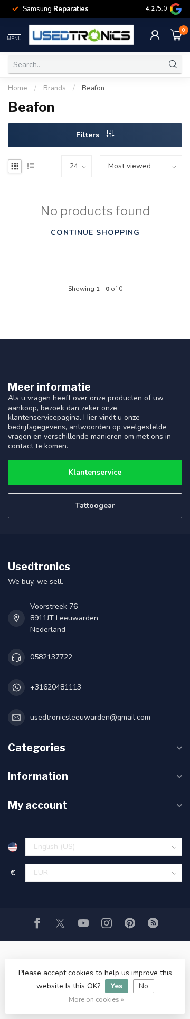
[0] (176, 34)
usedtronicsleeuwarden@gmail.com (90, 717)
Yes (116, 986)
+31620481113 (55, 687)
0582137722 (51, 657)
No (143, 986)
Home (17, 88)
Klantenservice (95, 472)
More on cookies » (96, 999)
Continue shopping (95, 233)
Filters (88, 135)
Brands (54, 88)
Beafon (93, 88)
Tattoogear (95, 506)
